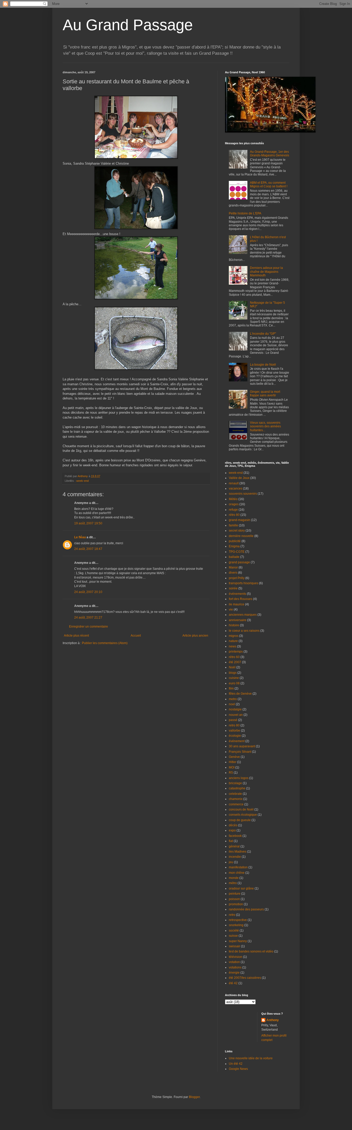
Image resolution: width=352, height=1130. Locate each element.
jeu (231, 862)
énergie (234, 972)
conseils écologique (243, 814)
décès (233, 825)
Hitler (232, 762)
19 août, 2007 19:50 (88, 523)
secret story (237, 530)
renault (234, 483)
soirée (233, 588)
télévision (235, 957)
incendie (235, 857)
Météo (233, 499)
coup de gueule (240, 820)
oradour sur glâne (241, 888)
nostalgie (235, 709)
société (234, 930)
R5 (231, 772)
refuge (233, 509)
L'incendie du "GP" (263, 333)
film (231, 688)
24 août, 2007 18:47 (88, 549)
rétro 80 (234, 515)
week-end (82, 480)
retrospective (238, 920)
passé (233, 720)
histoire (234, 625)
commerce (236, 804)
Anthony (272, 1020)
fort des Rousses (240, 599)
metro (233, 699)
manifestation (238, 867)
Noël (232, 667)
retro (232, 915)
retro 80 (234, 725)
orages (234, 504)
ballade (234, 557)
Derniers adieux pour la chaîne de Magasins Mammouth (266, 271)
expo (232, 830)
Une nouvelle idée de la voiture (251, 1058)
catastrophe (237, 788)
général (234, 846)
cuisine (234, 678)
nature (233, 641)
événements (237, 594)
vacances (235, 488)
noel (232, 704)
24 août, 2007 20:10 (88, 592)
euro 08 (234, 683)
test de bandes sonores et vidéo (251, 951)
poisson (234, 899)
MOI (231, 767)
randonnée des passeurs (246, 909)
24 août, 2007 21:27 (88, 617)
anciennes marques (243, 614)
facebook (235, 836)
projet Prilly (237, 578)
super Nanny (238, 941)
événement (237, 741)
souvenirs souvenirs (243, 493)
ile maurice (236, 604)
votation (234, 962)
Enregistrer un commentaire (88, 626)
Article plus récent (76, 635)
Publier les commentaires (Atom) (105, 643)
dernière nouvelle (241, 536)
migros (233, 636)
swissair (234, 946)
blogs (233, 673)
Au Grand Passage (128, 25)
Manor (233, 567)
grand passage (239, 562)
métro (233, 883)
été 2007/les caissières (245, 978)
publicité (235, 541)
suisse (233, 935)
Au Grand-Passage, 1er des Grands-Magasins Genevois (269, 153)
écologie (235, 736)
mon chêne (237, 873)
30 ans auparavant (242, 746)
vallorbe (234, 730)
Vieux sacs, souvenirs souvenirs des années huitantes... (265, 426)
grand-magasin (239, 520)
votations (235, 967)
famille (233, 525)
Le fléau (80, 537)
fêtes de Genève (240, 693)
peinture (234, 893)
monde (234, 878)
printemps (236, 651)
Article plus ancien (195, 635)
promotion (236, 904)
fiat (231, 841)
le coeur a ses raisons (244, 630)
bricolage (235, 783)
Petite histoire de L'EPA (245, 213)
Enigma (234, 546)
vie (231, 609)
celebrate (235, 794)
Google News (238, 1069)
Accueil (136, 635)
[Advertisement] (93, 661)
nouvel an (236, 715)
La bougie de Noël (263, 364)
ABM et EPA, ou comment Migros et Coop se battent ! (268, 184)
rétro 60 (234, 657)
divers (233, 572)
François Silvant (240, 752)
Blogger (194, 1097)
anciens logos (238, 778)
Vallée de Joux (239, 478)
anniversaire (237, 620)
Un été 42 (235, 1063)
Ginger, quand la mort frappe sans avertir (265, 393)
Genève (234, 757)
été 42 (233, 983)
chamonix (235, 799)
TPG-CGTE (237, 552)
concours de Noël (241, 809)
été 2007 (235, 662)
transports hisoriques (243, 583)
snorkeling (236, 925)
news (232, 646)
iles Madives (237, 851)
